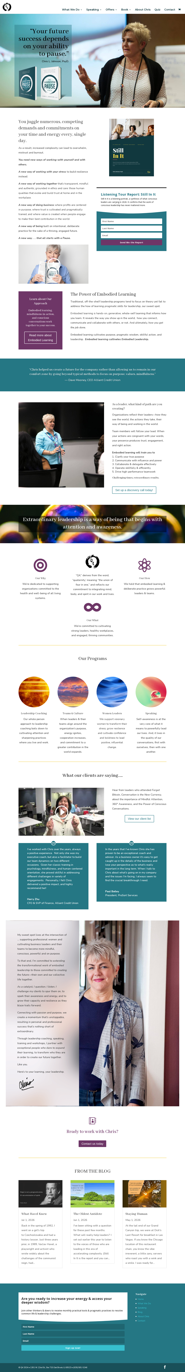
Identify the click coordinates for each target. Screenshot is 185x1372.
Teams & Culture (73, 713)
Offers (110, 9)
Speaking (92, 9)
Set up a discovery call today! (134, 490)
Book (124, 9)
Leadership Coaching (34, 713)
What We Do (70, 9)
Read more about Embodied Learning (40, 338)
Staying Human (136, 1214)
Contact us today (92, 1143)
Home (141, 1299)
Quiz (157, 9)
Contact (169, 9)
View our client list (139, 818)
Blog (140, 1312)
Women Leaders (112, 713)
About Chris (143, 9)
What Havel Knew (34, 1214)
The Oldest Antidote (87, 1214)
